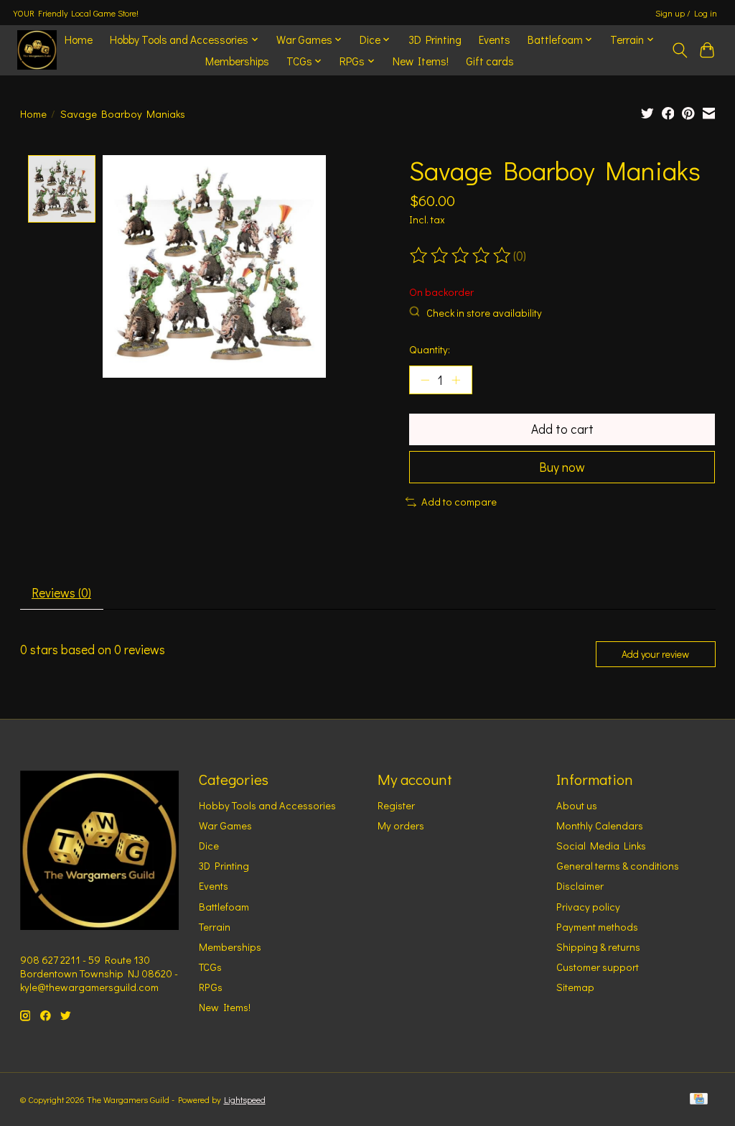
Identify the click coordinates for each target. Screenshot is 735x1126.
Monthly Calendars (599, 825)
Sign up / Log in (686, 13)
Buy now (562, 467)
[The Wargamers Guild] (37, 50)
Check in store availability (484, 313)
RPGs (211, 987)
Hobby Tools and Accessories (267, 805)
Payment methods (597, 927)
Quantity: (429, 349)
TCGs (210, 967)
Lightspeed (245, 1099)
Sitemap (575, 987)
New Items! (421, 61)
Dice (209, 845)
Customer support (597, 967)
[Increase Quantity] (456, 380)
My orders (401, 825)
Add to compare (459, 501)
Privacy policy (588, 906)
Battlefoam (224, 906)
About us (576, 805)
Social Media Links (601, 845)
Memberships (237, 61)
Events (494, 39)
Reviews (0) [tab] (61, 593)
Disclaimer (580, 886)
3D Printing (435, 39)
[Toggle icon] (679, 50)
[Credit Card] (699, 1100)
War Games (225, 825)
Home (79, 39)
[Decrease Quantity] (425, 380)
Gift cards (490, 61)
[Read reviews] (461, 255)
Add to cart (562, 429)
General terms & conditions (617, 866)
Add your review (655, 654)
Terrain (214, 927)
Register (396, 805)
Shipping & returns (598, 947)
